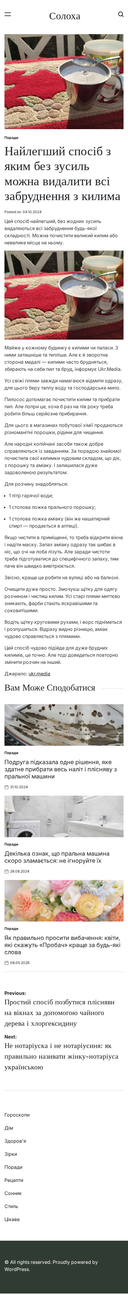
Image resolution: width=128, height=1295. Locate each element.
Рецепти (13, 1180)
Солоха (64, 16)
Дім (8, 1128)
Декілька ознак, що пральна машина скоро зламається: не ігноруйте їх (57, 857)
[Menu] (7, 14)
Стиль (11, 1206)
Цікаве (12, 1219)
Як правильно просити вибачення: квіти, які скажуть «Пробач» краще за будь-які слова (62, 945)
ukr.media (39, 674)
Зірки (10, 1154)
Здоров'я (15, 1141)
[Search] (121, 14)
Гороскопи (16, 1115)
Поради (11, 137)
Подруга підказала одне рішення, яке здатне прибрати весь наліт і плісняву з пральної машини (60, 769)
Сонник (13, 1193)
